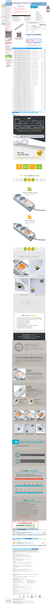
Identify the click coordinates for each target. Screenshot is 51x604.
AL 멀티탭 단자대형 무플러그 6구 (39, 15)
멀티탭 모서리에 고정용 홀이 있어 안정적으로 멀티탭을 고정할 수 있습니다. (26, 51)
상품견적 (3, 10)
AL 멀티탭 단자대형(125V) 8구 (28, 18)
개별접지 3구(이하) (38, 12)
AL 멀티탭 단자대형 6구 (38, 14)
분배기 (40, 5)
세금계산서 (3, 9)
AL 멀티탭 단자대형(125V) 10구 (39, 18)
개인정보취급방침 (31, 601)
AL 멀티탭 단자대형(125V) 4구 (39, 17)
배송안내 (3, 12)
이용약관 (28, 601)
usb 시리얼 (38, 5)
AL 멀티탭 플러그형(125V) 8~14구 (39, 20)
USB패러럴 (32, 5)
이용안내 (3, 11)
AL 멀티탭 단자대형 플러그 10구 (28, 17)
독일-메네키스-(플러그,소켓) (16, 21)
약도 (3, 14)
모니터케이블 (34, 5)
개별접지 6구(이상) (38, 13)
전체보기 (48, 7)
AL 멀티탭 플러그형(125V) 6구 (28, 20)
